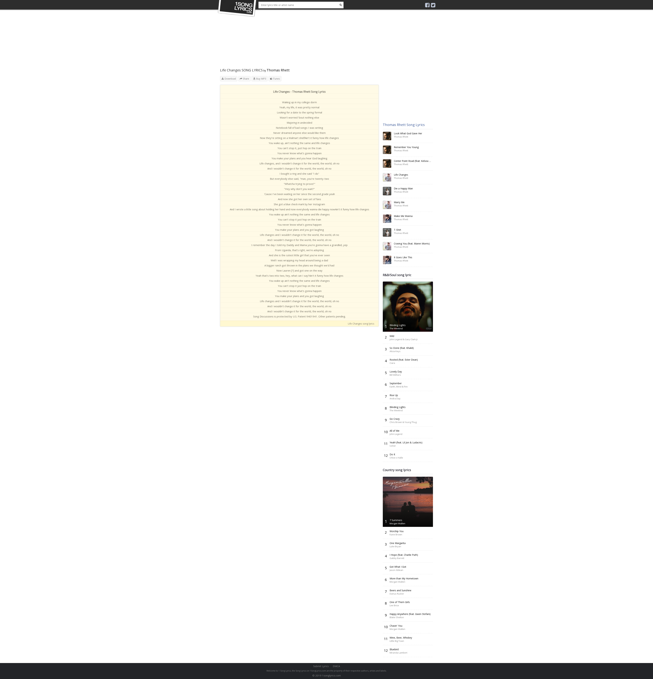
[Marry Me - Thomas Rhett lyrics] (387, 205)
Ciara (392, 362)
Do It (392, 454)
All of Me (394, 430)
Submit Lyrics (321, 666)
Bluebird (394, 649)
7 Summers (396, 520)
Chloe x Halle (396, 457)
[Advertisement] (299, 44)
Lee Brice (394, 605)
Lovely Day (396, 371)
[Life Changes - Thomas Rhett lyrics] (387, 177)
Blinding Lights (398, 325)
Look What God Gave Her (408, 133)
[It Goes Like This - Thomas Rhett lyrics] (387, 260)
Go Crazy (395, 418)
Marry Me (399, 202)
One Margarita (398, 543)
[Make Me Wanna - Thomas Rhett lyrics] (387, 218)
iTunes (276, 78)
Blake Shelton (397, 617)
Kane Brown (396, 534)
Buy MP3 (260, 78)
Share (245, 78)
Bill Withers (395, 374)
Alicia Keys (395, 351)
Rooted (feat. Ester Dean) (404, 359)
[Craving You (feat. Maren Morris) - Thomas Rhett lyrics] (387, 246)
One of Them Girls (400, 602)
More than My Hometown (404, 578)
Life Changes (401, 174)
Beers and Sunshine (400, 590)
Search (341, 5)
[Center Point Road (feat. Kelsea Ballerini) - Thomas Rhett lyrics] (387, 163)
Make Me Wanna (403, 216)
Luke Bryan (395, 546)
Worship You (397, 531)
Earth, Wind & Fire (399, 386)
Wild (392, 336)
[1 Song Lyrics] (237, 8)
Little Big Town (397, 640)
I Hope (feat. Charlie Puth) (404, 554)
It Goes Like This (403, 257)
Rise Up (394, 395)
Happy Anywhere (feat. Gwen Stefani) (410, 614)
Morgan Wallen (397, 523)
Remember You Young (406, 147)
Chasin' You (396, 625)
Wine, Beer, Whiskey (401, 637)
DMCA (336, 666)
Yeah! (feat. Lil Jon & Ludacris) (406, 442)
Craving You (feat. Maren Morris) (412, 243)
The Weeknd (396, 328)
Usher (393, 445)
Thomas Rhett (278, 70)
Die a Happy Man (403, 188)
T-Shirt (397, 229)
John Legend (396, 434)
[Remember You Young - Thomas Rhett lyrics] (387, 150)
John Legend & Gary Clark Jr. (404, 339)
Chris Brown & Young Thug (403, 422)
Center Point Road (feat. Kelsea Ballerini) (416, 161)
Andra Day (395, 398)
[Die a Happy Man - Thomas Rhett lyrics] (387, 191)
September (396, 383)
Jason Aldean (396, 570)
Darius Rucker (397, 593)
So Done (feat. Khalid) (402, 348)
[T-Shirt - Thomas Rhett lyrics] (387, 232)
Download (230, 78)
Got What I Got (398, 566)
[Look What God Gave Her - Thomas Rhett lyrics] (387, 136)
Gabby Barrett (397, 558)
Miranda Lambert (398, 652)
